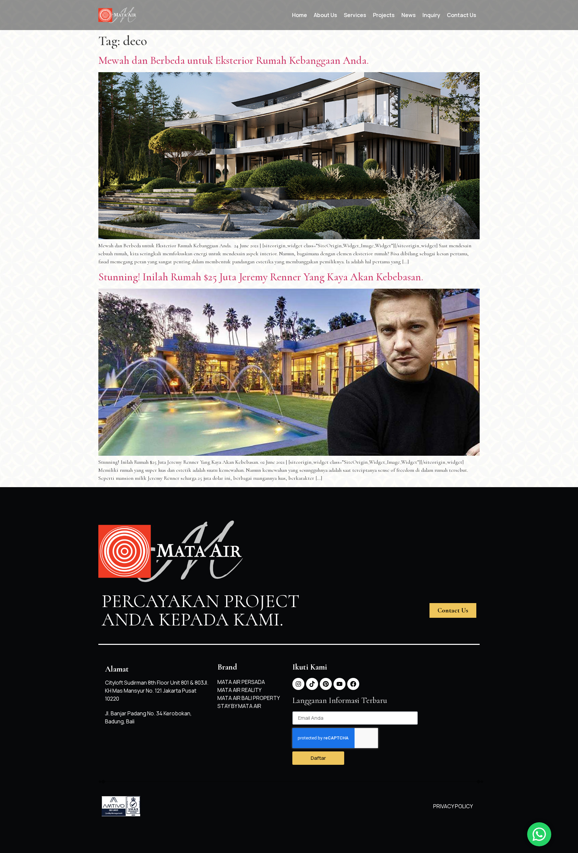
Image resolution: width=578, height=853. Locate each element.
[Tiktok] (312, 684)
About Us (325, 15)
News (408, 15)
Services (355, 15)
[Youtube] (339, 684)
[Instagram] (298, 684)
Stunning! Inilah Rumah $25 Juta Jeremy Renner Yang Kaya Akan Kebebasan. (260, 276)
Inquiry (431, 15)
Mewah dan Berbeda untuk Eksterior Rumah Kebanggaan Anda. (233, 60)
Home (299, 15)
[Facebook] (353, 684)
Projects (384, 15)
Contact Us (461, 15)
